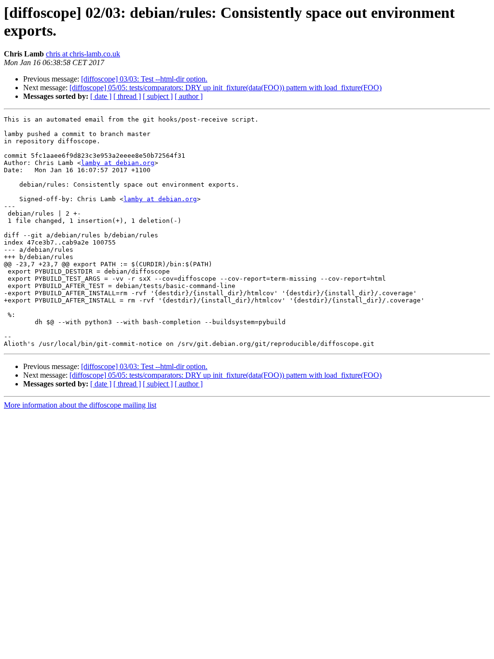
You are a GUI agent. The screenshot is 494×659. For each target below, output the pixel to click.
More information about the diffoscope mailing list (80, 405)
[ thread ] (127, 96)
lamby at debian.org (117, 162)
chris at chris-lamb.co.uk (83, 54)
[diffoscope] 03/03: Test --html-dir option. (144, 79)
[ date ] (100, 96)
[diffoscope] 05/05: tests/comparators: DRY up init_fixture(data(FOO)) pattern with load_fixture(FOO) (225, 87)
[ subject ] (158, 96)
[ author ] (189, 96)
